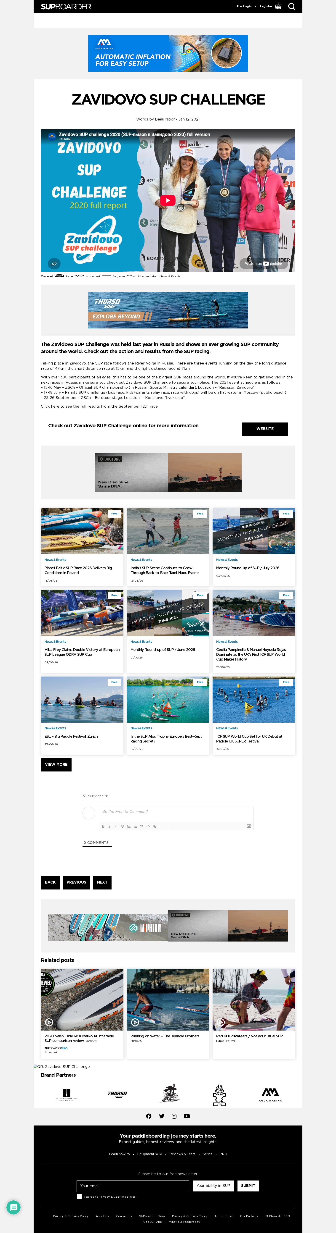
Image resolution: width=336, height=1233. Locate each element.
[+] (166, 826)
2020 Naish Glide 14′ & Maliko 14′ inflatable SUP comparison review (79, 1039)
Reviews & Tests (182, 1154)
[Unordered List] (135, 826)
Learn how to (119, 1154)
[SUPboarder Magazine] (66, 7)
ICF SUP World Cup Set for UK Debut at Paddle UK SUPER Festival (249, 739)
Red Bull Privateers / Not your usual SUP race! (249, 1039)
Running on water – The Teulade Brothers (165, 1039)
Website (265, 429)
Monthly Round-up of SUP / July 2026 (247, 568)
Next (298, 1095)
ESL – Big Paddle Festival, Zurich (71, 736)
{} (160, 826)
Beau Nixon (165, 119)
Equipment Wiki (149, 1154)
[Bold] (103, 826)
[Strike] (122, 826)
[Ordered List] (129, 826)
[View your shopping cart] (279, 6)
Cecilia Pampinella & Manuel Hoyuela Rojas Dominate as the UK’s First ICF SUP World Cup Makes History (251, 654)
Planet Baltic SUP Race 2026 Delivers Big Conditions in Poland (78, 571)
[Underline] (116, 826)
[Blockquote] (142, 826)
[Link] (154, 826)
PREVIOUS (76, 882)
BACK (50, 882)
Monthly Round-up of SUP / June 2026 (163, 650)
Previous (37, 1095)
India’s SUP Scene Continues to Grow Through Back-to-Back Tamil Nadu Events (165, 571)
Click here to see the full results (70, 406)
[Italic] (110, 826)
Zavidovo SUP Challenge (148, 382)
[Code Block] (148, 826)
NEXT (102, 882)
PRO (223, 1154)
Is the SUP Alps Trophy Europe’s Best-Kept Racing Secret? (166, 739)
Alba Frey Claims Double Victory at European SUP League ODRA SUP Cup (82, 652)
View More (56, 764)
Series (207, 1154)
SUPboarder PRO (277, 1216)
